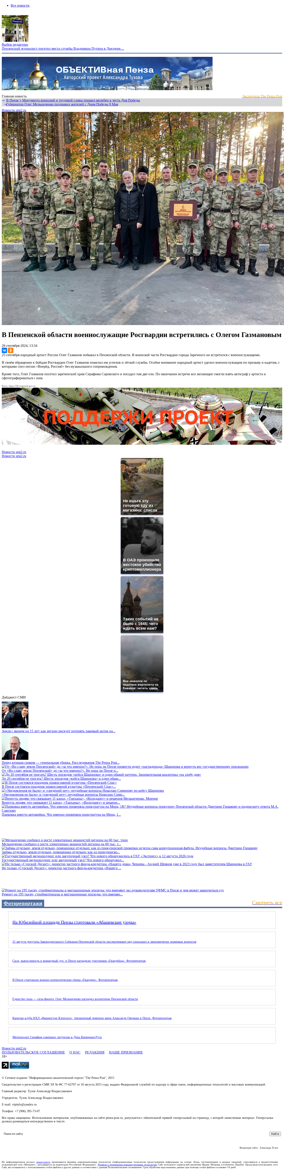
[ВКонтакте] (4, 350)
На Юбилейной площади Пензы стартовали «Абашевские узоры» (74, 922)
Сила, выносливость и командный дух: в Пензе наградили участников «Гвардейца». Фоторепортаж (79, 961)
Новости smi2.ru (14, 110)
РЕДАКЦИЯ (95, 1052)
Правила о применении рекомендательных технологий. (127, 1164)
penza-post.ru (43, 1162)
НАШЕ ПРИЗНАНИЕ (126, 1052)
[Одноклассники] (10, 350)
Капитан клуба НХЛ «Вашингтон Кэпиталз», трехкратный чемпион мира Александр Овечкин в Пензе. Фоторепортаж (92, 1018)
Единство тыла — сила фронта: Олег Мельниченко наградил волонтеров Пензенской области (75, 999)
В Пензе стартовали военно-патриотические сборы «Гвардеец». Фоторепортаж (65, 980)
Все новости (20, 5)
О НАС (75, 1052)
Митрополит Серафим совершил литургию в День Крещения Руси (57, 1037)
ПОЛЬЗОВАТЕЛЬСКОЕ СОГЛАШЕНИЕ (33, 1052)
